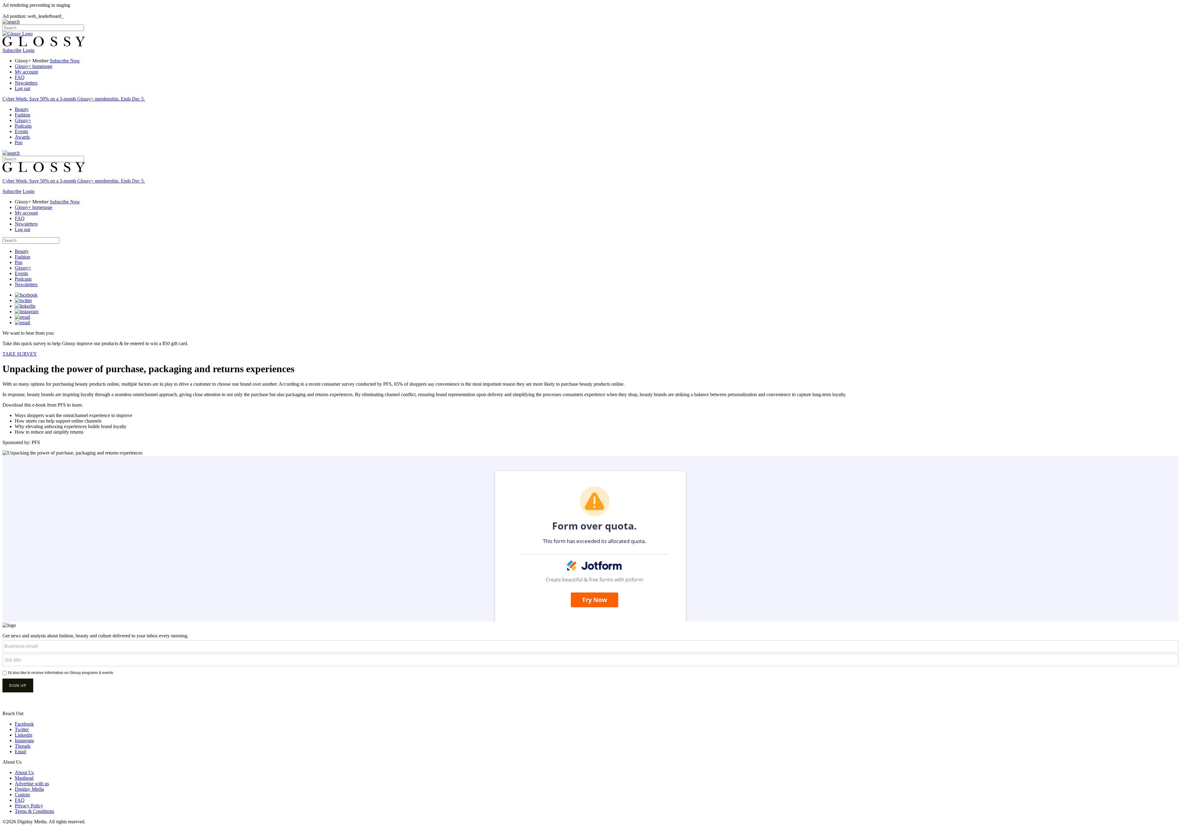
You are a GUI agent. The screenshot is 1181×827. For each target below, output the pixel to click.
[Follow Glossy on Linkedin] (25, 306)
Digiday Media (29, 789)
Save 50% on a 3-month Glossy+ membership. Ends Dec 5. (73, 98)
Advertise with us (32, 783)
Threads (22, 746)
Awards (22, 137)
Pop (18, 142)
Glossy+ (23, 120)
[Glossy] (17, 33)
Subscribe (12, 50)
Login (28, 50)
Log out (22, 88)
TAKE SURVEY (19, 353)
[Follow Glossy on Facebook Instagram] (26, 311)
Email (20, 751)
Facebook (24, 724)
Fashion (22, 114)
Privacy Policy (29, 805)
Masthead (24, 778)
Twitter (22, 729)
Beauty (22, 109)
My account (26, 71)
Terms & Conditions (34, 811)
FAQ (20, 77)
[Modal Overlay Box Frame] (590, 671)
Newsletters (26, 82)
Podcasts (23, 125)
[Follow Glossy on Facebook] (26, 294)
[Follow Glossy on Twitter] (23, 300)
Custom (22, 794)
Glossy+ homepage (33, 66)
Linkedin (23, 735)
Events (21, 131)
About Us (24, 772)
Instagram (24, 740)
